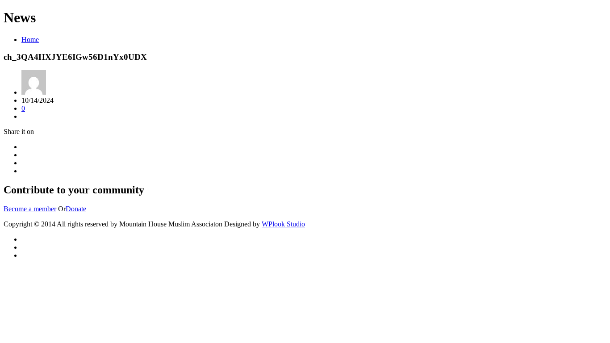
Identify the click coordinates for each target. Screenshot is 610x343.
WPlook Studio (283, 224)
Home (30, 39)
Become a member (30, 209)
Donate (76, 209)
